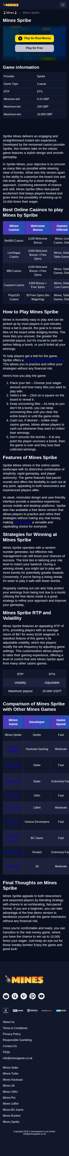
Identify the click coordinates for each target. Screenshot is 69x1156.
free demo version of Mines (43, 360)
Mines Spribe (11, 1121)
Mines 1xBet (13, 807)
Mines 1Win (13, 795)
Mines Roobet (13, 852)
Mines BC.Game (13, 1109)
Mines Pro (13, 821)
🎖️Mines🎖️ (10, 12)
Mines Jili (13, 866)
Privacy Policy (12, 1034)
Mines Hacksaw (13, 1079)
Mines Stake (13, 765)
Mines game (22, 522)
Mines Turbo (13, 781)
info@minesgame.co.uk (17, 1058)
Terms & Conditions (15, 1028)
